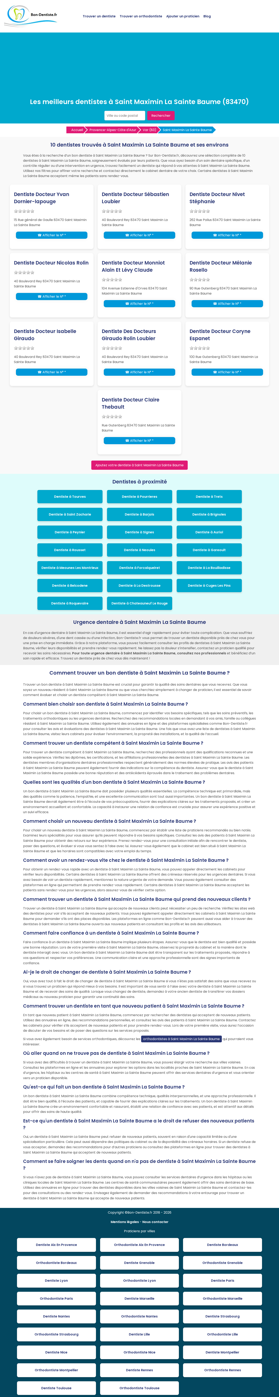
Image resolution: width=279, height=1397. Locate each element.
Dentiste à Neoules (139, 550)
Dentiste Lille (139, 1334)
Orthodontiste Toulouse (139, 1388)
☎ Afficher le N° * (52, 235)
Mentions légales (125, 1222)
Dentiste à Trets (209, 496)
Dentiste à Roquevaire (69, 603)
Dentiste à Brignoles (209, 514)
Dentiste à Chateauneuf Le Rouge (140, 603)
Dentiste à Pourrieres (139, 496)
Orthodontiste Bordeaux (56, 1262)
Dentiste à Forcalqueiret (139, 567)
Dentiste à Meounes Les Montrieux (69, 567)
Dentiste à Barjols (139, 514)
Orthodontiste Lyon (139, 1280)
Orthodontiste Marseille (222, 1298)
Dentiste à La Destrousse (140, 585)
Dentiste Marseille (139, 1298)
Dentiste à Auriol (209, 532)
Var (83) (149, 130)
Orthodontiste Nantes (139, 1316)
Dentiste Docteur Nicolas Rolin (51, 262)
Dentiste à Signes (139, 532)
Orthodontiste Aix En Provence (139, 1244)
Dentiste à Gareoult (209, 550)
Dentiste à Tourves (70, 496)
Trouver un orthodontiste (141, 16)
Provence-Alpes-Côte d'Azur (112, 130)
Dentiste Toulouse (56, 1388)
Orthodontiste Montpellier (56, 1370)
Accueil (77, 130)
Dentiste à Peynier (70, 532)
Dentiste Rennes (139, 1370)
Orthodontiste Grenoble (222, 1262)
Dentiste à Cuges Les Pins (209, 585)
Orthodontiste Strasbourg (56, 1334)
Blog (207, 16)
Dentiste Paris (222, 1280)
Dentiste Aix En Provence (56, 1244)
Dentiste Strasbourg (222, 1316)
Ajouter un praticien (182, 16)
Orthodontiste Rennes (222, 1370)
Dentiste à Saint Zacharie (70, 514)
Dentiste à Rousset (70, 550)
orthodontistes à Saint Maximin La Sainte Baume (181, 1039)
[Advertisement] (139, 66)
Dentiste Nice (56, 1352)
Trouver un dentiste (99, 16)
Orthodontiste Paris (56, 1298)
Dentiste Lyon (56, 1280)
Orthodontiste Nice (139, 1352)
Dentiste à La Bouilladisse (209, 567)
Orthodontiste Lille (222, 1334)
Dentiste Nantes (56, 1316)
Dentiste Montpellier (222, 1352)
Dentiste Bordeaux (222, 1244)
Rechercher (161, 115)
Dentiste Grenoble (139, 1262)
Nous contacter (155, 1222)
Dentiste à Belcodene (70, 585)
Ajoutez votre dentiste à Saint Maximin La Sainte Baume (139, 465)
